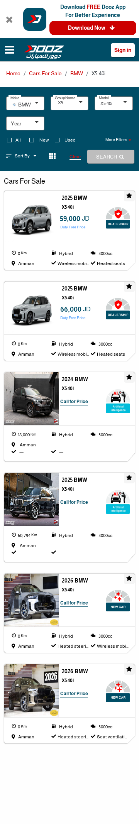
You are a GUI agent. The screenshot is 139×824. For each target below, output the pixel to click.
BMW (76, 73)
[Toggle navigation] (9, 50)
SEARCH (107, 157)
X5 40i (68, 207)
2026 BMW (75, 580)
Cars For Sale (45, 73)
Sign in (122, 50)
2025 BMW (74, 198)
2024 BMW (75, 379)
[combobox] (28, 105)
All (18, 140)
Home (13, 73)
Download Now (87, 28)
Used (70, 140)
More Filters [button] (116, 139)
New (44, 140)
